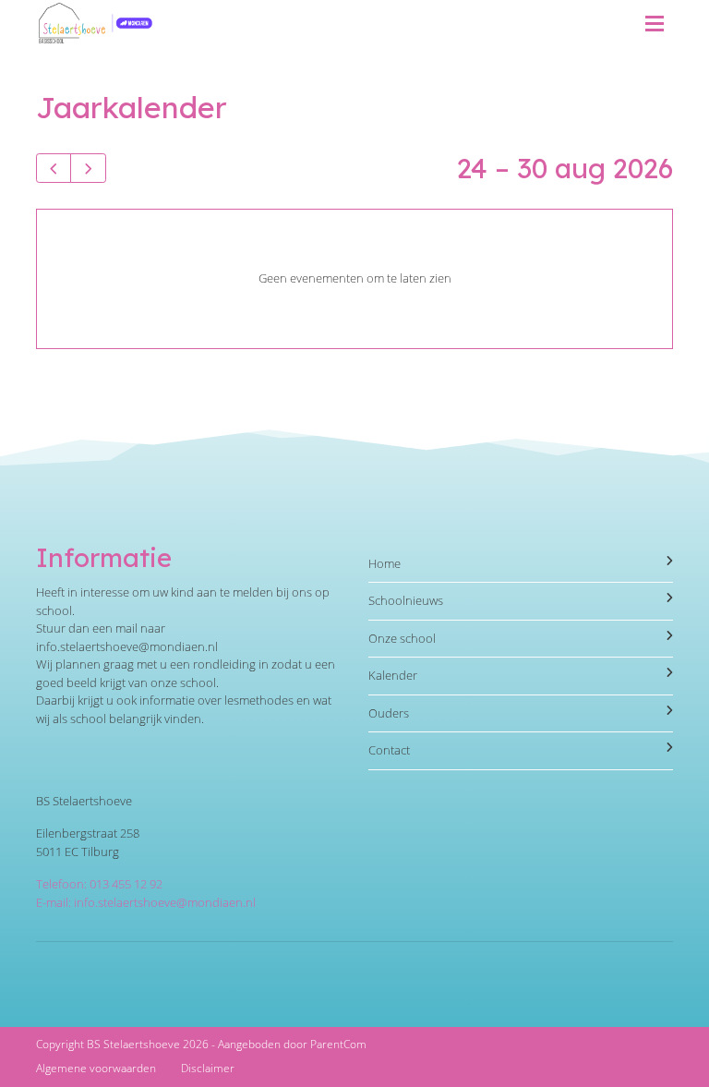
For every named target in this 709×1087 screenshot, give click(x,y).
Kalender (392, 675)
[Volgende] (87, 168)
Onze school (402, 638)
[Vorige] (53, 168)
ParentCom (338, 1044)
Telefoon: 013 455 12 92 (99, 884)
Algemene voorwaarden (96, 1068)
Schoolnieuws (405, 600)
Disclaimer (207, 1068)
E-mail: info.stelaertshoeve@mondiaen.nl (146, 902)
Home (384, 563)
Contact (389, 750)
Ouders (388, 713)
